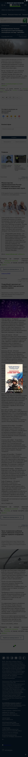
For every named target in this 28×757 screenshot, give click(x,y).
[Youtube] (15, 657)
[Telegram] (6, 97)
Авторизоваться (7, 141)
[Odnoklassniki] (20, 657)
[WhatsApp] (13, 97)
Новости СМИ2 (5, 273)
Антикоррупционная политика (9, 734)
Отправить (13, 137)
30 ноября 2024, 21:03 (23, 526)
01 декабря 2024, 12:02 (6, 36)
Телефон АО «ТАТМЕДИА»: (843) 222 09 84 (12, 736)
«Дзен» (5, 91)
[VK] (7, 657)
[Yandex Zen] (3, 657)
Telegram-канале (11, 261)
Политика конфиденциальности (10, 708)
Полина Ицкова (5, 25)
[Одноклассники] (10, 97)
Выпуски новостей (14, 14)
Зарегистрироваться (20, 141)
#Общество (24, 25)
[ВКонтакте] (2, 97)
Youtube (14, 90)
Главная (4, 14)
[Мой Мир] (17, 97)
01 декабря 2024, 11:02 (23, 178)
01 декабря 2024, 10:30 (23, 279)
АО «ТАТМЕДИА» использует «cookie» (11, 702)
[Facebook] (24, 657)
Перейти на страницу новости (11, 269)
